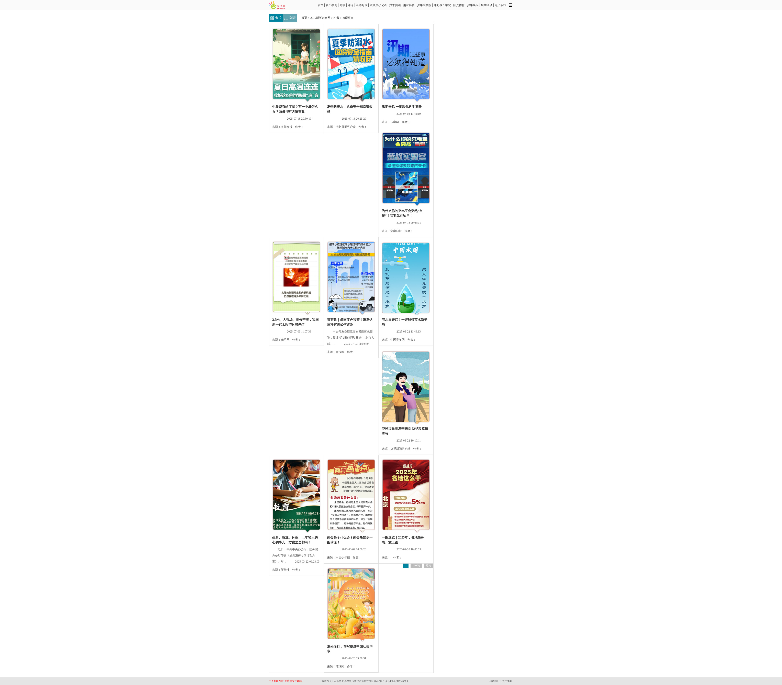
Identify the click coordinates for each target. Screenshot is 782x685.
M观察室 (348, 17)
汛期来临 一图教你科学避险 (402, 106)
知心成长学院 (442, 5)
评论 (351, 5)
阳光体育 (459, 5)
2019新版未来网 (320, 17)
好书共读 (395, 5)
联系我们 (494, 680)
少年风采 (473, 5)
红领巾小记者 (378, 5)
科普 (336, 17)
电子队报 (500, 5)
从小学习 (331, 5)
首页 (320, 5)
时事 (342, 5)
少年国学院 (424, 5)
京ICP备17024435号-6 (396, 680)
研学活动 (486, 5)
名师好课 (361, 5)
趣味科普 (409, 5)
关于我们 (507, 680)
